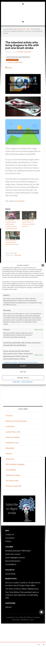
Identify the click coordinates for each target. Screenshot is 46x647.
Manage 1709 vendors (10, 362)
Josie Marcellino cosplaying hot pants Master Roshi (12, 242)
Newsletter (10, 448)
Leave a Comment (15, 62)
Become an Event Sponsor (16, 421)
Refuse (23, 372)
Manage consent (41, 612)
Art (15, 253)
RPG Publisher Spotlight (15, 464)
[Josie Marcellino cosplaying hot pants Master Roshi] (12, 235)
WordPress (25, 620)
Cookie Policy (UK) (13, 432)
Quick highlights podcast (15, 558)
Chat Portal (10, 426)
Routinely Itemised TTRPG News (18, 551)
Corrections (10, 538)
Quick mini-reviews (12, 554)
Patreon (9, 454)
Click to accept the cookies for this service (23, 84)
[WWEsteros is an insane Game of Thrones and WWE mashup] (29, 215)
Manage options (23, 378)
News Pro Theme (26, 617)
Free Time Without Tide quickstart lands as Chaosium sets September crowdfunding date (22, 595)
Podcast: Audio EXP (13, 486)
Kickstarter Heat (12, 443)
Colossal (20, 201)
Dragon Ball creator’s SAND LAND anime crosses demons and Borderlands (11, 224)
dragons (18, 255)
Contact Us (9, 535)
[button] (43, 265)
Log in (32, 620)
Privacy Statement (27, 381)
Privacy (8, 541)
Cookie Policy (17, 381)
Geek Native (23, 13)
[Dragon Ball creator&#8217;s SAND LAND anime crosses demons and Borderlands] (12, 215)
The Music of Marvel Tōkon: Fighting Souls (22, 589)
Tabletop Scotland (13, 475)
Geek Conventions (13, 437)
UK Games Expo (12, 481)
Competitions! (10, 564)
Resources (10, 459)
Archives (9, 416)
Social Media (11, 470)
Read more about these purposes (28, 362)
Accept (23, 366)
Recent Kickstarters (13, 561)
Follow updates (12, 59)
